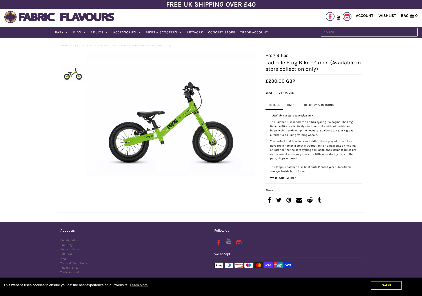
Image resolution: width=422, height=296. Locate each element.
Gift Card (66, 254)
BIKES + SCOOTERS (161, 32)
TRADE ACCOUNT (254, 32)
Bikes (74, 45)
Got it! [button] (386, 285)
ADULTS (97, 32)
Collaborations (70, 240)
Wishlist (387, 15)
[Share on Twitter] (278, 200)
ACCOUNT (364, 15)
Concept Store (69, 249)
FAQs (63, 258)
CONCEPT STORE (221, 32)
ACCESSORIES (124, 32)
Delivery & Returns (319, 105)
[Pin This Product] (288, 200)
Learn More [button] (139, 285)
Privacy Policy (69, 267)
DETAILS (274, 105)
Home (64, 45)
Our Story (66, 245)
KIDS (77, 32)
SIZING (291, 105)
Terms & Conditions (73, 263)
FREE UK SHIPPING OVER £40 (211, 4)
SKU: (269, 92)
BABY (59, 32)
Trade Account (69, 272)
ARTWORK (195, 32)
